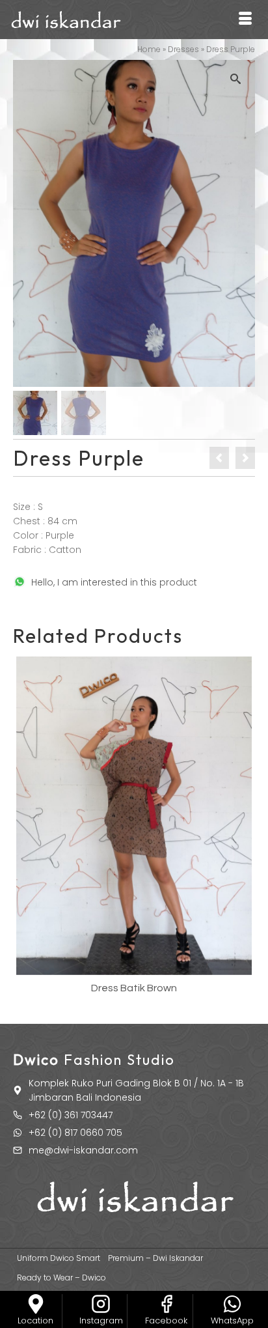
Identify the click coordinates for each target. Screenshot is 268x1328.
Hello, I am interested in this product (114, 582)
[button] (238, 76)
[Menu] (245, 19)
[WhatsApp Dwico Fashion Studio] (232, 1304)
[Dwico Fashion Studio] (36, 1304)
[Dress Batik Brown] (219, 458)
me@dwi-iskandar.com (83, 1150)
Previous (24, 828)
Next (243, 828)
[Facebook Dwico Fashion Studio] (166, 1304)
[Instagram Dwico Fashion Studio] (101, 1304)
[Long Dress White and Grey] (245, 458)
